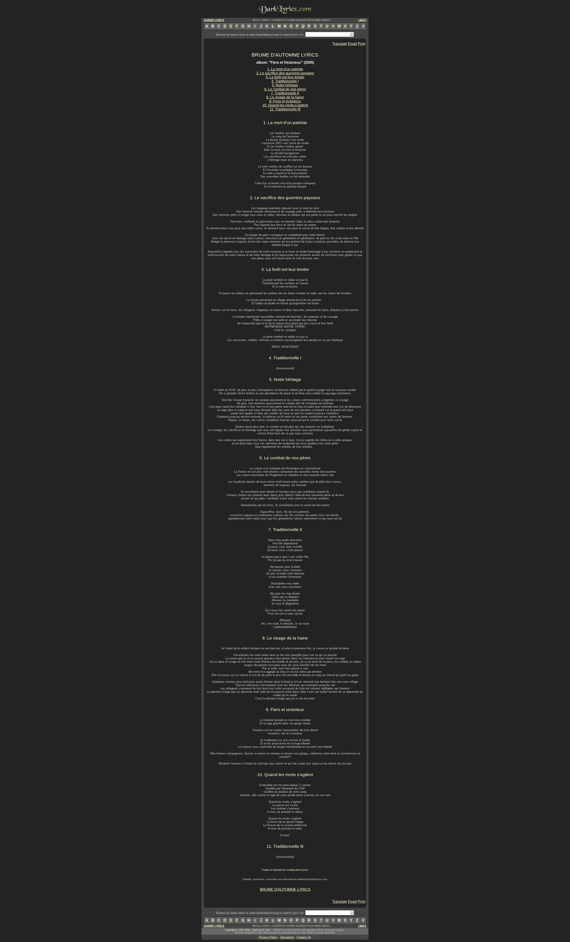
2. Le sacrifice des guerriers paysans (285, 73)
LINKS (362, 20)
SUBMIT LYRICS (214, 20)
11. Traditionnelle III (285, 109)
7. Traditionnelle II (285, 93)
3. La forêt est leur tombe (285, 77)
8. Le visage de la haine (285, 97)
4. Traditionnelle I (285, 81)
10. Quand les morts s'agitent (285, 105)
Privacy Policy (268, 937)
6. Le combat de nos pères (285, 89)
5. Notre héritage (285, 85)
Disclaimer (287, 937)
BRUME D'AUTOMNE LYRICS (285, 55)
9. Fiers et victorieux (285, 101)
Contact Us (304, 937)
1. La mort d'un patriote (285, 69)
